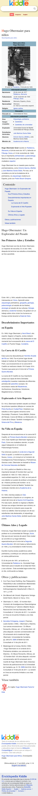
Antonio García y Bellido (21, 137)
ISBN (15, 639)
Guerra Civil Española (25, 500)
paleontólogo (30, 156)
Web (12, 14)
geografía (23, 303)
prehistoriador (19, 156)
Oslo (24, 495)
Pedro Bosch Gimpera (23, 178)
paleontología (6, 305)
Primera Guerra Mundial (18, 437)
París (3, 442)
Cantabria (24, 344)
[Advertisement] (19, 22)
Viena (15, 300)
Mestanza (18, 422)
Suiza (21, 98)
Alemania (24, 94)
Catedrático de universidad (23, 124)
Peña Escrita (6, 409)
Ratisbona (16, 94)
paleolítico (14, 384)
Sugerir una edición (19, 765)
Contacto (21, 791)
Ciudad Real (18, 409)
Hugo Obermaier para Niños (12, 756)
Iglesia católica (18, 108)
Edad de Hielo (25, 316)
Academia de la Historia (21, 141)
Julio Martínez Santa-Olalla (22, 133)
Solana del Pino (7, 422)
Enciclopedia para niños (9, 38)
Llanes (9, 457)
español (12, 161)
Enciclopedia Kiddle (9, 743)
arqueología (17, 176)
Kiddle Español (6, 789)
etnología (5, 308)
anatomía (13, 310)
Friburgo (16, 98)
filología (31, 308)
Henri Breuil (26, 333)
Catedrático (18, 122)
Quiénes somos (26, 789)
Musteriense (22, 386)
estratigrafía (6, 381)
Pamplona (16, 87)
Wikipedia (29, 785)
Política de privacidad (8, 791)
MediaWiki (27, 787)
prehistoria (25, 119)
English (25, 14)
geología (30, 303)
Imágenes (18, 14)
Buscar (34, 8)
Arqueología (17, 119)
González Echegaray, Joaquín (14, 621)
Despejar (30, 8)
